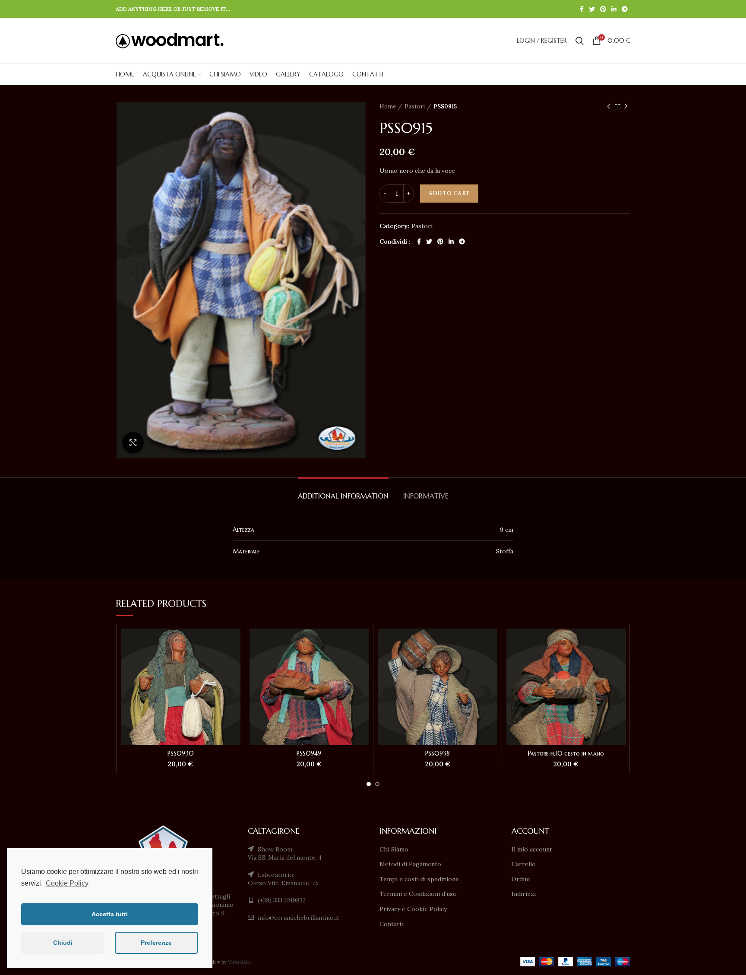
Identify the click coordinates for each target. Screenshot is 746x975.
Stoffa (504, 551)
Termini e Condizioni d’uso (418, 894)
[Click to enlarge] (133, 443)
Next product (626, 106)
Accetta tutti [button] (110, 914)
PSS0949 (309, 753)
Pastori (415, 106)
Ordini (521, 879)
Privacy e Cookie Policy (413, 909)
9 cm (506, 530)
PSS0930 (181, 753)
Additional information (343, 496)
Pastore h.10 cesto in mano (566, 753)
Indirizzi (524, 894)
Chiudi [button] (63, 942)
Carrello (524, 864)
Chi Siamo (393, 849)
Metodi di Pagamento (410, 864)
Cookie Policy (67, 883)
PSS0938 (437, 753)
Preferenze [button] (156, 942)
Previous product (608, 106)
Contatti (391, 924)
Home (387, 106)
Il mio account (532, 849)
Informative (426, 496)
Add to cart (449, 193)
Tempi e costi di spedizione (419, 879)
